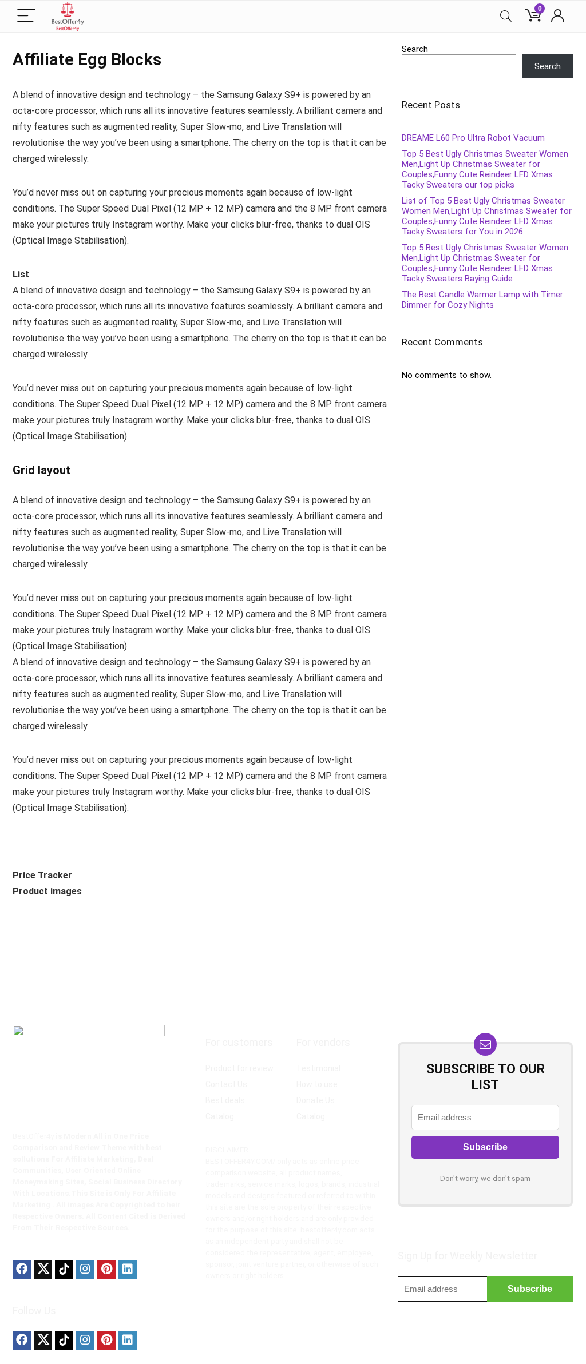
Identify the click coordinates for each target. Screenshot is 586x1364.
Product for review (239, 1068)
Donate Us (315, 1100)
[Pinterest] (106, 1269)
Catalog (219, 1116)
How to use (317, 1084)
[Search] (506, 16)
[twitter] (43, 1269)
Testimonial (318, 1068)
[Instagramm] (85, 1269)
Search (415, 49)
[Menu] (26, 16)
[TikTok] (64, 1269)
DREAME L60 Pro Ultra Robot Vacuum (473, 138)
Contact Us (226, 1084)
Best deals (225, 1100)
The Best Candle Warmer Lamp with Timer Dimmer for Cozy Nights (482, 299)
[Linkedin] (127, 1269)
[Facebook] (22, 1269)
